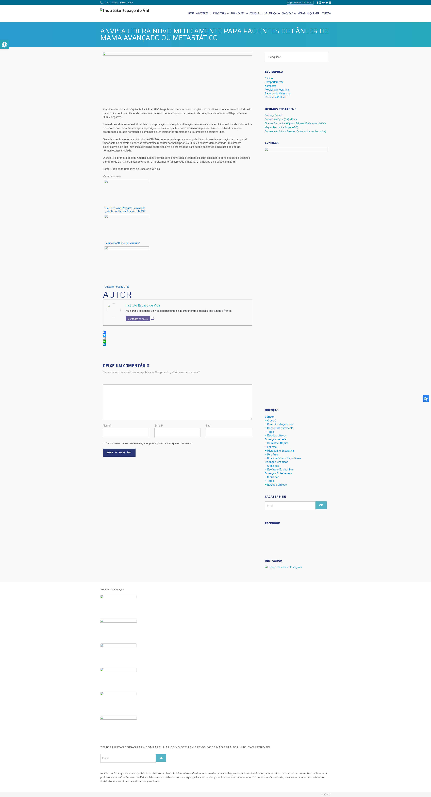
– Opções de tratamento (279, 428)
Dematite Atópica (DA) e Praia (281, 119)
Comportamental (274, 82)
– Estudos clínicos (276, 435)
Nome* (107, 425)
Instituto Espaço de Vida (143, 305)
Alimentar (270, 86)
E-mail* (158, 425)
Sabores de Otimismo (278, 93)
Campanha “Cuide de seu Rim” (122, 243)
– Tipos (269, 431)
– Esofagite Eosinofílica (279, 469)
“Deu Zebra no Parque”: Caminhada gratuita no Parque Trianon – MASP (125, 210)
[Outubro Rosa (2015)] (127, 248)
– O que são (272, 465)
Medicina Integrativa (277, 89)
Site (208, 425)
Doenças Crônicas (276, 462)
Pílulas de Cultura (275, 97)
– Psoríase (271, 454)
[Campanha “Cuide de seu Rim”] (127, 217)
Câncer (269, 416)
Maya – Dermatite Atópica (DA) (281, 127)
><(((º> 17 (326, 794)
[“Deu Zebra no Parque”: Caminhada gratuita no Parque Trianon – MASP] (127, 182)
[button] (4, 44)
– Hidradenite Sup (279, 450)
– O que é (270, 420)
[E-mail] (152, 318)
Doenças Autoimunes (278, 473)
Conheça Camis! (273, 115)
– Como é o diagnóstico (279, 424)
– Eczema (271, 447)
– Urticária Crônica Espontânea (283, 458)
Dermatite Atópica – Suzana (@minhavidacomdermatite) (295, 131)
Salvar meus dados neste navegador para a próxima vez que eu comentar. (149, 443)
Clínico (269, 78)
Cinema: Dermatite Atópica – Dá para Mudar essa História (295, 123)
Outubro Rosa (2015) (117, 286)
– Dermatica (276, 443)
